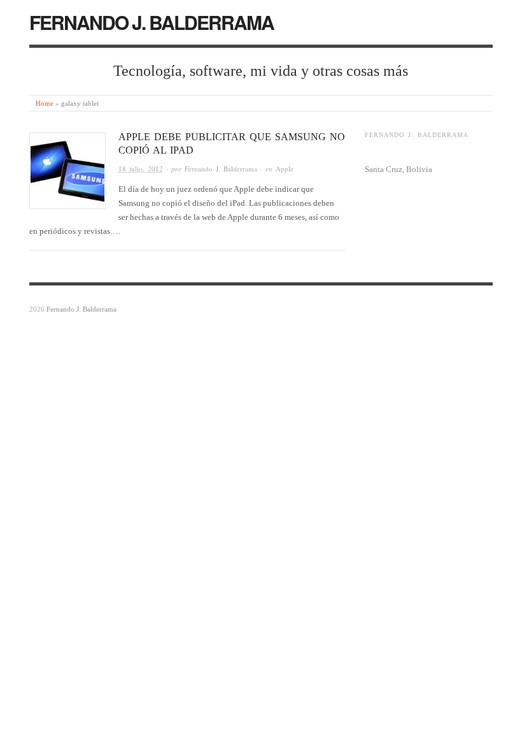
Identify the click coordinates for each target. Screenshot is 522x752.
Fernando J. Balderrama (221, 168)
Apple (284, 168)
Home (44, 103)
